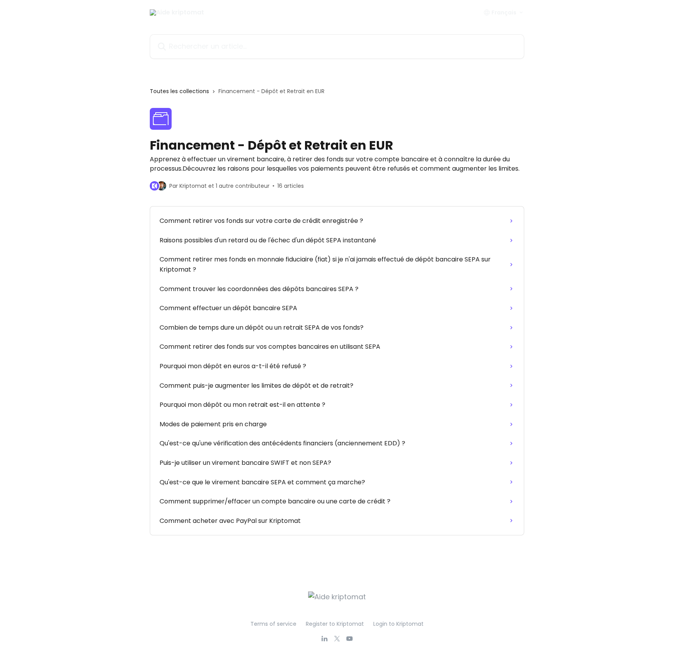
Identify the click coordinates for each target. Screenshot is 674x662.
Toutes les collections (179, 91)
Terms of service (273, 624)
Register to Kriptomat (335, 624)
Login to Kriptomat (398, 624)
